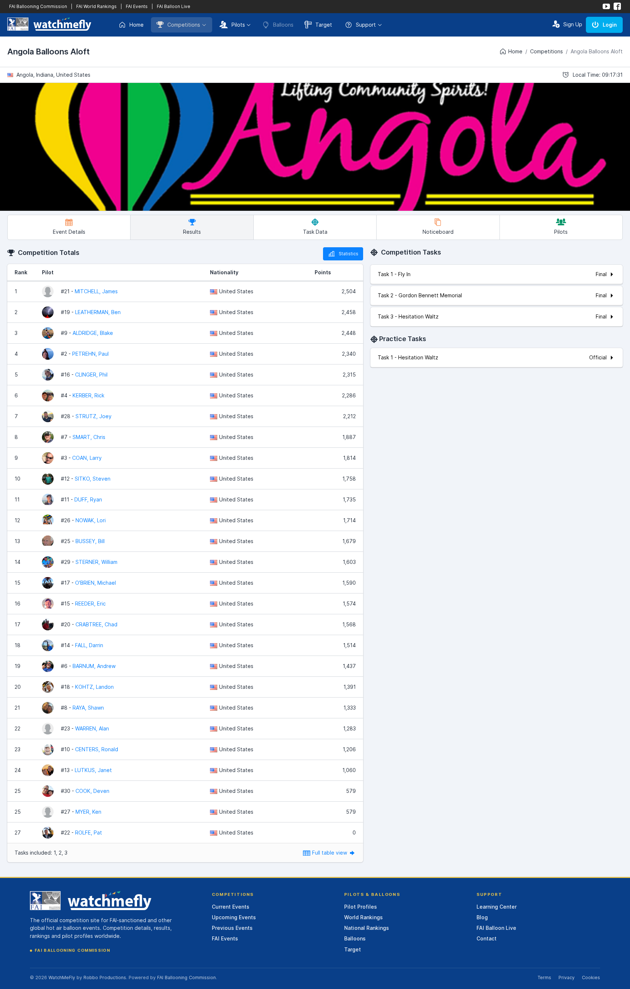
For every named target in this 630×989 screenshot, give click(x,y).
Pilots (238, 25)
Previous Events (232, 928)
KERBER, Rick (88, 395)
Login (610, 25)
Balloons (355, 938)
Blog (482, 917)
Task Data (315, 232)
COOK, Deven (92, 791)
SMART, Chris (89, 437)
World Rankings (363, 917)
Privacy (567, 977)
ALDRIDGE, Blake (93, 333)
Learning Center (497, 907)
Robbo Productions (104, 977)
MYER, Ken (88, 812)
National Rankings (366, 928)
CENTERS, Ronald (96, 749)
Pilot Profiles (360, 907)
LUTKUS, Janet (93, 770)
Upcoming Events (234, 917)
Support (366, 25)
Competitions (183, 25)
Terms (544, 977)
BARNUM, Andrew (94, 666)
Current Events (230, 907)
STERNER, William (96, 562)
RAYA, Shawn (88, 707)
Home (136, 25)
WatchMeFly (61, 977)
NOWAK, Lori (90, 520)
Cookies (591, 977)
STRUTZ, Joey (93, 416)
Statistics (348, 253)
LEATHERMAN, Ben (98, 312)
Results (192, 232)
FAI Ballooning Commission (38, 6)
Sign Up (572, 24)
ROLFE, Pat (88, 832)
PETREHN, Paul (90, 354)
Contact (487, 938)
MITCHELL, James (96, 291)
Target (323, 25)
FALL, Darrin (89, 645)
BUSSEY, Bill (90, 541)
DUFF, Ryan (88, 499)
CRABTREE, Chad (96, 624)
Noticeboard (438, 232)
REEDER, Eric (90, 603)
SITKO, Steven (92, 479)
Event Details (69, 232)
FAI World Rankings (96, 6)
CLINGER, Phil (91, 374)
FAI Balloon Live (173, 6)
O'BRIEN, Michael (95, 583)
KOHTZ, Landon (94, 687)
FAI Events (137, 6)
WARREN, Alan (92, 728)
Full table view (330, 852)
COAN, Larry (87, 458)
